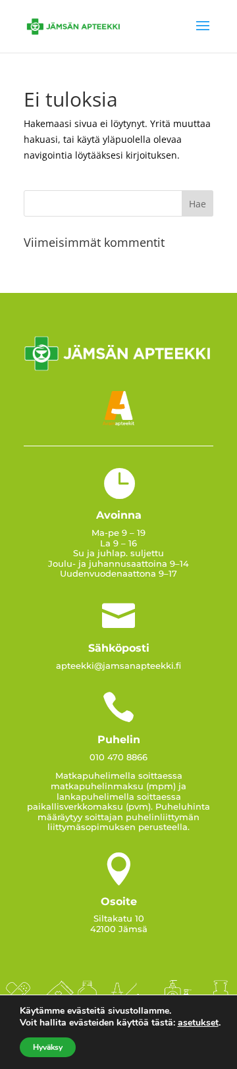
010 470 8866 (118, 757)
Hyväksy (48, 1047)
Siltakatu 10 (118, 918)
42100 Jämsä (118, 929)
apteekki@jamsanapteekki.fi (118, 665)
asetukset (198, 1023)
